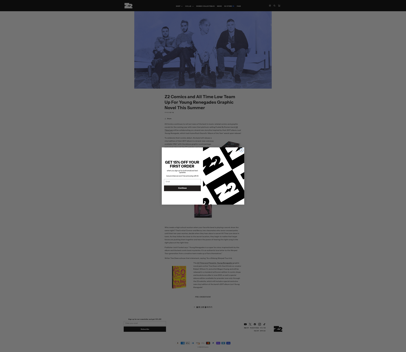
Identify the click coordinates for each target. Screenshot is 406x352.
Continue (182, 188)
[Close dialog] (241, 150)
